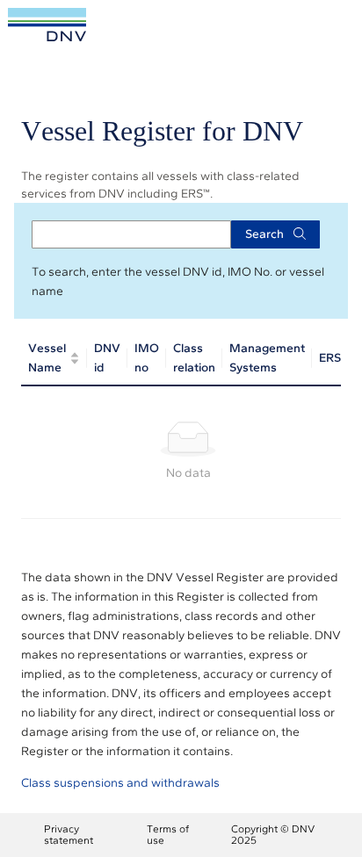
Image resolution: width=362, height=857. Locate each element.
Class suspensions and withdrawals (120, 782)
